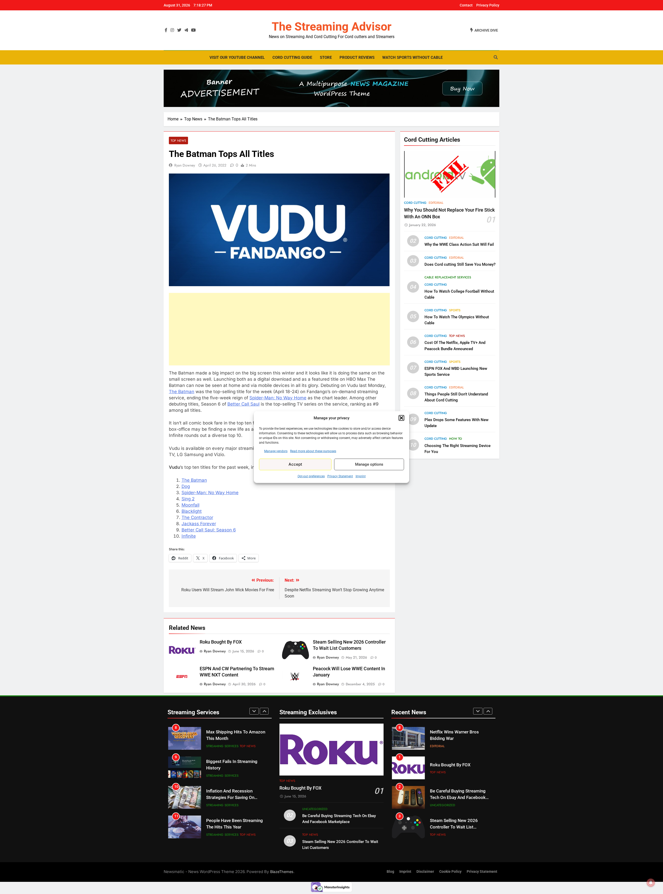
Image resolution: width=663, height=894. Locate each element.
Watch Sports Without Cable (412, 57)
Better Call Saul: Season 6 (209, 529)
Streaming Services (222, 746)
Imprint (361, 476)
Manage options (369, 464)
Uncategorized (314, 809)
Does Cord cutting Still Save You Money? (459, 264)
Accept (295, 464)
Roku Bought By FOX (221, 642)
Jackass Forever (199, 523)
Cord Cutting (415, 202)
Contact (466, 5)
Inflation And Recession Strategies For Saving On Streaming (230, 797)
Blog (390, 871)
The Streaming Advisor (331, 26)
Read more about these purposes (313, 451)
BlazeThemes (281, 871)
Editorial (436, 202)
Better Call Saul (243, 404)
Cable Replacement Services (447, 277)
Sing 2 (188, 498)
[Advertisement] (279, 329)
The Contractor (197, 517)
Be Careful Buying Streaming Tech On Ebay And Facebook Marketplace (458, 797)
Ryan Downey (184, 165)
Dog (186, 486)
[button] (401, 418)
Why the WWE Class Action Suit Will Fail (459, 244)
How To (455, 439)
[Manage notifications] (651, 882)
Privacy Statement (340, 476)
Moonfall (190, 505)
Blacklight (192, 511)
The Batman (181, 391)
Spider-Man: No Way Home (277, 397)
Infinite (189, 536)
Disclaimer (425, 871)
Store (326, 57)
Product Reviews (357, 57)
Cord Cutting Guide (292, 57)
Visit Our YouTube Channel (237, 57)
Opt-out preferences (311, 476)
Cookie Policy (450, 871)
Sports (454, 310)
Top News (178, 140)
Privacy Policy (487, 5)
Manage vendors (275, 451)
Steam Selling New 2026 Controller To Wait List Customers (454, 827)
